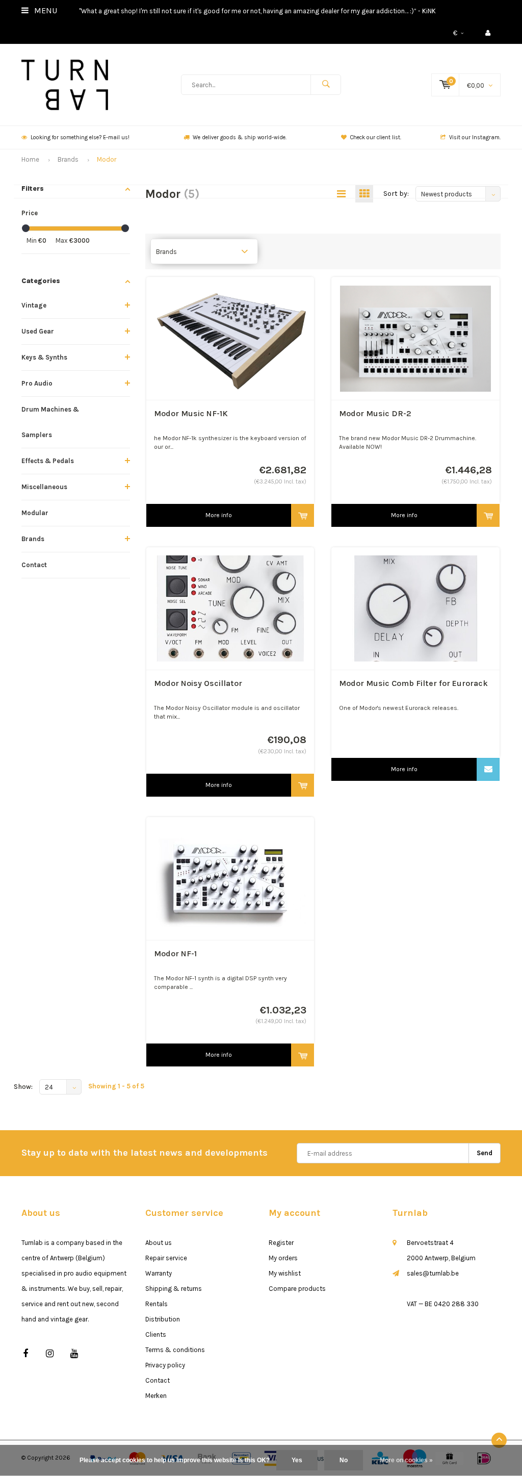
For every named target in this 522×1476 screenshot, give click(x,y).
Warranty (158, 1273)
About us (158, 1242)
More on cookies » (406, 1460)
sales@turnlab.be (433, 1273)
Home (30, 159)
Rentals (156, 1304)
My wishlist (285, 1273)
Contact (34, 565)
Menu (44, 10)
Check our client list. (375, 137)
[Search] (325, 84)
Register (281, 1242)
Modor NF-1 (175, 953)
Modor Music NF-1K (191, 413)
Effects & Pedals (47, 461)
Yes (297, 1460)
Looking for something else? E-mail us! (80, 137)
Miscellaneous (44, 487)
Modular (34, 513)
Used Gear (37, 331)
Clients (155, 1334)
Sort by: (396, 193)
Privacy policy (165, 1365)
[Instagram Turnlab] (49, 1353)
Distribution (162, 1319)
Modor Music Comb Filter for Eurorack (413, 683)
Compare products (297, 1288)
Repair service (166, 1258)
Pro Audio (37, 383)
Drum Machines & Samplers (50, 422)
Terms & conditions (175, 1350)
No (344, 1460)
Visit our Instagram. (475, 137)
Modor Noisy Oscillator (198, 683)
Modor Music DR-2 (375, 413)
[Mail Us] (488, 769)
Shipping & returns (173, 1288)
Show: (23, 1086)
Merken (156, 1395)
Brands (68, 159)
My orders (283, 1258)
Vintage (33, 305)
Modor (106, 159)
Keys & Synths (44, 357)
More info (218, 515)
